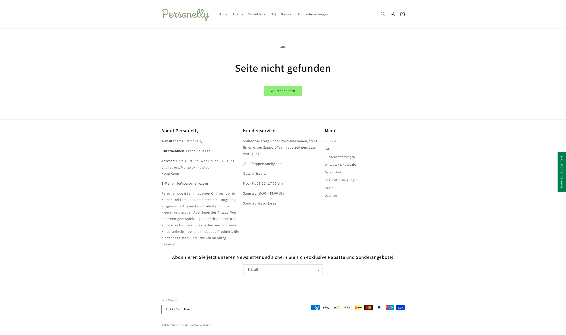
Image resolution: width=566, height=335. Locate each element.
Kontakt (330, 141)
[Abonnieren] (318, 270)
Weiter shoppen (283, 91)
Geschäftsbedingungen (341, 180)
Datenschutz (334, 172)
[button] (238, 14)
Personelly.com (179, 324)
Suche (329, 188)
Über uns (331, 195)
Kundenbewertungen (340, 157)
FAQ (327, 149)
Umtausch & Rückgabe (341, 165)
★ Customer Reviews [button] (562, 171)
